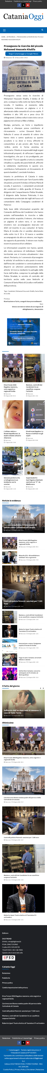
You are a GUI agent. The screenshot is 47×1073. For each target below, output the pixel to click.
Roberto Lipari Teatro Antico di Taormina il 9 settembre (30, 630)
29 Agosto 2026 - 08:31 (10, 396)
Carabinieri (11, 291)
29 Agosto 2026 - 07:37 (18, 530)
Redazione (8, 1)
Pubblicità (6, 978)
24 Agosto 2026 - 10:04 (33, 489)
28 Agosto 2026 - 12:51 (33, 633)
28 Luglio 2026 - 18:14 (19, 715)
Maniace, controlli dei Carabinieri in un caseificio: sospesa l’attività (34, 388)
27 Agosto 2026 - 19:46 (10, 442)
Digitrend (39, 1058)
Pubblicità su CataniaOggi (22, 1)
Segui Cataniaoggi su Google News (23, 53)
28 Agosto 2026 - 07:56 (33, 560)
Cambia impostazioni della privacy (15, 988)
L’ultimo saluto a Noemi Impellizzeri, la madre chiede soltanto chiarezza (12, 434)
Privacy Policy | (21, 1069)
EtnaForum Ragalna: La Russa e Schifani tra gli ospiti (34, 433)
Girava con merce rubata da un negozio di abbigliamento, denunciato (27, 306)
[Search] (42, 30)
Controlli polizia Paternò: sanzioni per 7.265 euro (21, 837)
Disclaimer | (31, 1069)
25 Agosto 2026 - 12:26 (10, 489)
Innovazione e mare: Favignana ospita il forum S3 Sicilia (30, 644)
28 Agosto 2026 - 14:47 (18, 606)
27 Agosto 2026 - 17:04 (33, 648)
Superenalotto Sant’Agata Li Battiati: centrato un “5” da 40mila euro (34, 481)
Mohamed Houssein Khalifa (25, 291)
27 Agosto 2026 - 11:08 (33, 662)
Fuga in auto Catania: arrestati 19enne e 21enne (30, 659)
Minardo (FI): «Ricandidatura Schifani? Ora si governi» (29, 556)
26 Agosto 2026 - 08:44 (33, 440)
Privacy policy (37, 1)
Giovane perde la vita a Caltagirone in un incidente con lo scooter (12, 481)
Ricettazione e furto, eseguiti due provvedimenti (23, 300)
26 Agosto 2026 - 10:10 (33, 677)
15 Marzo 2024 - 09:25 (21, 57)
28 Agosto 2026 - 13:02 (33, 396)
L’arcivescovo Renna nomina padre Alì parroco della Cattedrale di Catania (20, 526)
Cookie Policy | (9, 1069)
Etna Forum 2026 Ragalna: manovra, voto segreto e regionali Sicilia (11, 388)
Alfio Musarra (8, 715)
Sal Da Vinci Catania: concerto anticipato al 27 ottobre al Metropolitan (29, 673)
